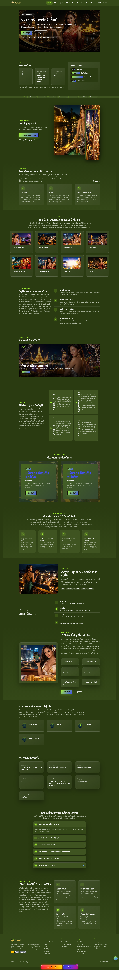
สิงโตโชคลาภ (78, 80)
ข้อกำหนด (80, 944)
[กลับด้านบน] (116, 958)
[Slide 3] (62, 50)
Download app (30, 135)
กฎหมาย (79, 949)
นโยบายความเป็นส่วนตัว (84, 946)
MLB (99, 3)
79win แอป (80, 3)
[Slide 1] (56, 50)
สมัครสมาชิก (64, 942)
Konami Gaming (91, 3)
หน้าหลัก (49, 3)
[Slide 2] (59, 50)
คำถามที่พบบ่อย (81, 951)
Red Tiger (47, 949)
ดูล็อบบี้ (79, 692)
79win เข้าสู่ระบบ (59, 3)
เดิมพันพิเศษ (80, 73)
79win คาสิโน (70, 3)
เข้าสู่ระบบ (41, 33)
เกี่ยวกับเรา (80, 942)
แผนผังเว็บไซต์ (104, 962)
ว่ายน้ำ (105, 3)
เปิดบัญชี (26, 33)
